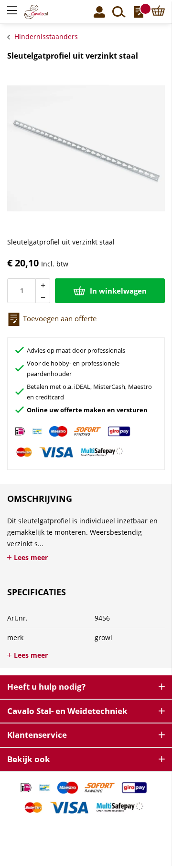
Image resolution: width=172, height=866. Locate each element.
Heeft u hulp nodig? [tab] (46, 686)
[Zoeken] (119, 12)
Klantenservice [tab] (37, 734)
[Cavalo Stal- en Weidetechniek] (42, 12)
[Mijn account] (99, 12)
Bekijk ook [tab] (28, 759)
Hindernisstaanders (46, 36)
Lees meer (31, 557)
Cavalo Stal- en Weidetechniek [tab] (67, 710)
